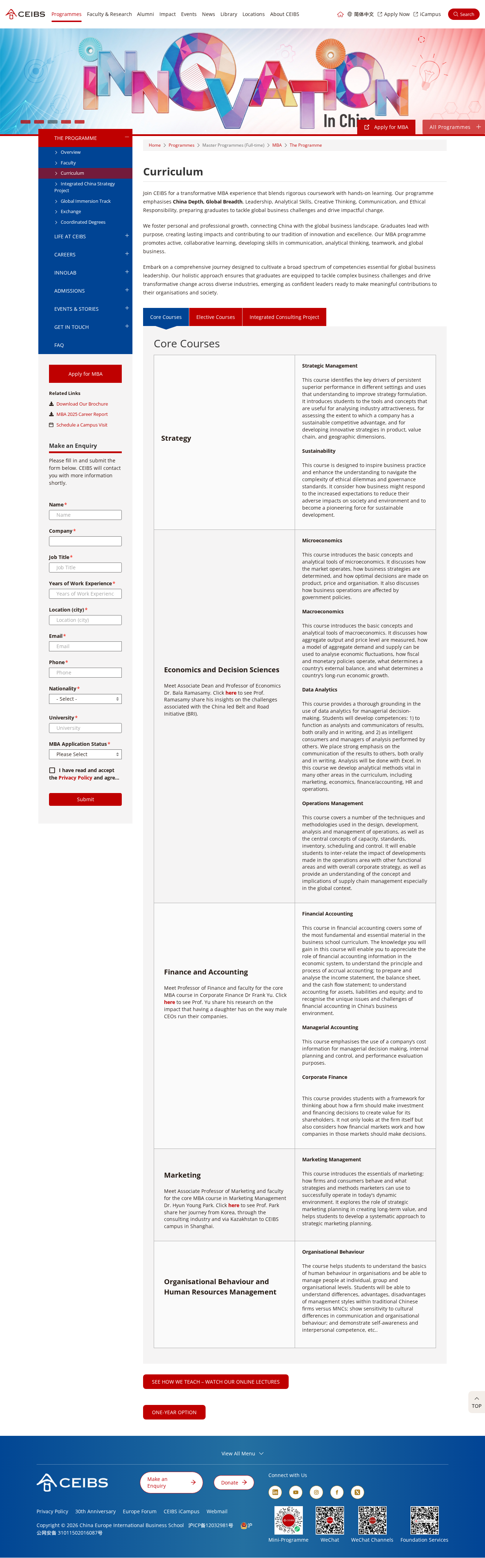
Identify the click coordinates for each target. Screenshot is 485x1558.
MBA (277, 145)
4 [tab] (66, 122)
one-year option (174, 1412)
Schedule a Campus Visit (82, 425)
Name (56, 504)
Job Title (59, 557)
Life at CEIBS (70, 236)
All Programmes (450, 127)
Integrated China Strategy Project (84, 187)
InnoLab (65, 272)
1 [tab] (26, 122)
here (230, 692)
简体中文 (364, 14)
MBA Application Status (78, 743)
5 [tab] (80, 122)
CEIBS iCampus (182, 1511)
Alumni (145, 14)
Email (55, 636)
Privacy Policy (75, 777)
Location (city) (66, 609)
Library (228, 14)
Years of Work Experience (80, 583)
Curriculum (72, 173)
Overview (70, 152)
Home (155, 145)
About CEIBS (284, 14)
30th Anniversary (95, 1511)
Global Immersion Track (85, 201)
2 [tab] (39, 122)
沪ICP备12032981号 (210, 1525)
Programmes (66, 14)
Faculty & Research (109, 14)
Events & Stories (76, 308)
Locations (254, 14)
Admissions (69, 290)
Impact (167, 14)
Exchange (70, 211)
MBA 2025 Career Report (82, 414)
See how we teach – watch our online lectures (216, 1381)
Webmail (217, 1511)
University (61, 717)
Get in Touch (71, 327)
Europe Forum (140, 1511)
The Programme (75, 138)
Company (60, 530)
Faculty (68, 162)
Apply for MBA (390, 127)
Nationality (62, 688)
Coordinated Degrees (82, 222)
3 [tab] (53, 122)
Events (189, 14)
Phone (57, 662)
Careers (65, 254)
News (208, 14)
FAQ (59, 345)
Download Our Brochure (82, 404)
